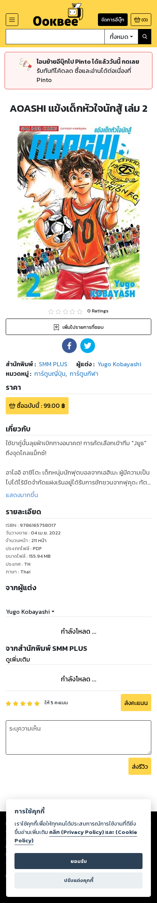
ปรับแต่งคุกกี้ (78, 880)
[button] (69, 345)
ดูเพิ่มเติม (18, 659)
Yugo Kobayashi (28, 611)
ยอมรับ (78, 861)
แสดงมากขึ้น (22, 494)
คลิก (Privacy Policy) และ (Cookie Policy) (75, 836)
